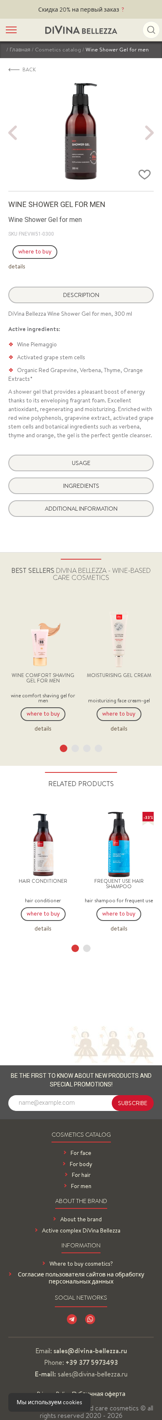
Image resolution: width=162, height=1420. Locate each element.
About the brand (81, 1201)
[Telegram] (72, 1319)
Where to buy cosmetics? (81, 1263)
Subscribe (132, 1103)
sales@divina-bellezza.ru (93, 1374)
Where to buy (35, 251)
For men (81, 1186)
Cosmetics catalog (58, 49)
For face (81, 1153)
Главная (20, 49)
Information (81, 1246)
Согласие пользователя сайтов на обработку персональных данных (81, 1278)
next (149, 132)
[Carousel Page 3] (87, 748)
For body (81, 1164)
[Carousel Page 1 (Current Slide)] (63, 748)
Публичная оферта (98, 1394)
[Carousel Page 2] (75, 748)
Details (16, 266)
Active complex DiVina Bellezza (81, 1230)
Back (29, 70)
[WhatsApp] (90, 1319)
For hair (81, 1175)
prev (12, 132)
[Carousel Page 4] (98, 748)
